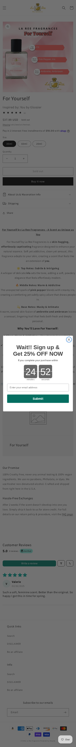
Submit (38, 398)
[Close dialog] (69, 339)
